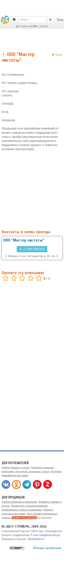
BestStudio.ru (36, 539)
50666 (58, 55)
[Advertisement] (32, 190)
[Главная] (5, 19)
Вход (60, 19)
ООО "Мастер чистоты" (23, 240)
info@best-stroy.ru (49, 535)
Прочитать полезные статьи (32, 471)
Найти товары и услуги (16, 467)
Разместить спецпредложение (29, 505)
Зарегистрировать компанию (19, 502)
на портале (31, 517)
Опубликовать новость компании (22, 509)
